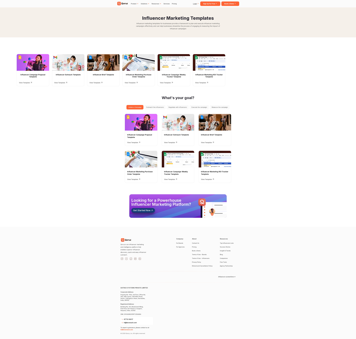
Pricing (174, 4)
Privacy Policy (196, 262)
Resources (155, 4)
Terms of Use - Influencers (200, 258)
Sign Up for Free (209, 4)
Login (195, 4)
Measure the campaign (220, 107)
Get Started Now (141, 210)
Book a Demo (229, 4)
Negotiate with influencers (177, 107)
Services (167, 4)
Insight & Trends (225, 250)
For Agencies (180, 247)
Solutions (144, 4)
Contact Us (195, 243)
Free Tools (223, 262)
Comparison (224, 258)
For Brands (179, 243)
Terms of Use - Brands (199, 254)
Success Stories (225, 247)
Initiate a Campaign (135, 107)
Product (133, 4)
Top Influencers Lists (227, 243)
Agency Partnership (226, 266)
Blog (221, 254)
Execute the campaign (199, 107)
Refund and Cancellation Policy (202, 266)
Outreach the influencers (155, 107)
